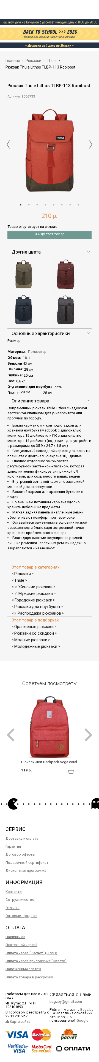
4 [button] (45, 205)
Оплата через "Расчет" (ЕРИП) (31, 953)
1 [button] (20, 205)
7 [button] (70, 205)
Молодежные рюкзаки (35, 646)
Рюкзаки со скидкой (34, 633)
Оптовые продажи (21, 916)
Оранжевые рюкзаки (34, 626)
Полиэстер (37, 352)
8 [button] (78, 205)
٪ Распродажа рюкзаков (37, 613)
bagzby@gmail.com (66, 1001)
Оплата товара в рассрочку (29, 977)
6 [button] (62, 205)
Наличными (15, 937)
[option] (49, 149)
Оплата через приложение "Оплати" (36, 961)
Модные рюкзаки (30, 639)
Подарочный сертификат (27, 863)
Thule (19, 580)
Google (82, 1020)
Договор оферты (20, 854)
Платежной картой (21, 945)
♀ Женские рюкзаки (33, 586)
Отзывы (13, 908)
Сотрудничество (20, 900)
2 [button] (29, 205)
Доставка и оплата (22, 838)
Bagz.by (86, 1009)
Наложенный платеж (23, 969)
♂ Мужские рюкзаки (33, 593)
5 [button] (53, 205)
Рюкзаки (22, 573)
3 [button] (37, 205)
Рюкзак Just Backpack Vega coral (49, 762)
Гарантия (13, 846)
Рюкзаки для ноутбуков (37, 606)
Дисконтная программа (26, 870)
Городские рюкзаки (33, 600)
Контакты (14, 892)
